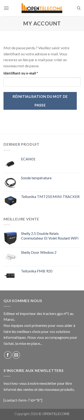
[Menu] (6, 8)
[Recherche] (78, 8)
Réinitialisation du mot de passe (40, 100)
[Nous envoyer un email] (16, 355)
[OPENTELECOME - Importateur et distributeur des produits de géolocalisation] (42, 8)
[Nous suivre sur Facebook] (8, 355)
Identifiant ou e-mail (30, 73)
